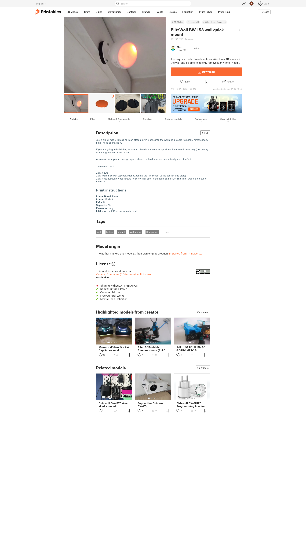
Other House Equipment (215, 22)
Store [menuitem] (87, 11)
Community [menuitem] (114, 11)
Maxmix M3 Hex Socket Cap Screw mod (114, 349)
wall (99, 232)
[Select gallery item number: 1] (108, 342)
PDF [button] (206, 132)
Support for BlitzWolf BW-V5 (151, 405)
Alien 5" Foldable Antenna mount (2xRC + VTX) (153, 349)
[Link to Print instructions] (128, 190)
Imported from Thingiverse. (185, 253)
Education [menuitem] (187, 11)
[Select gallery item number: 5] (119, 342)
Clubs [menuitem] (99, 11)
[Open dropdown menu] (239, 29)
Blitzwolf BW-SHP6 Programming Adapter (190, 405)
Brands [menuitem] (146, 11)
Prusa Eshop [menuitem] (205, 11)
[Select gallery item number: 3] (114, 342)
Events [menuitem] (159, 11)
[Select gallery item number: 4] (116, 342)
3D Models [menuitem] (72, 11)
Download (208, 71)
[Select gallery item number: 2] (111, 342)
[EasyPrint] (244, 3)
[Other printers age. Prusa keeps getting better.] (206, 103)
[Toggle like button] (100, 355)
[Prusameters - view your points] (251, 3)
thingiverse (152, 232)
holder (109, 232)
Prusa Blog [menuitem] (224, 11)
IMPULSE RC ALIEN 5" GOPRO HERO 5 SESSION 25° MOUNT (190, 349)
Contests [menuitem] (131, 11)
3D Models (178, 22)
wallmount (136, 232)
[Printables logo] (48, 12)
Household (194, 22)
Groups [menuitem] (173, 11)
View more (203, 312)
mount (121, 232)
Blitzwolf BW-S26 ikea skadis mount (113, 405)
